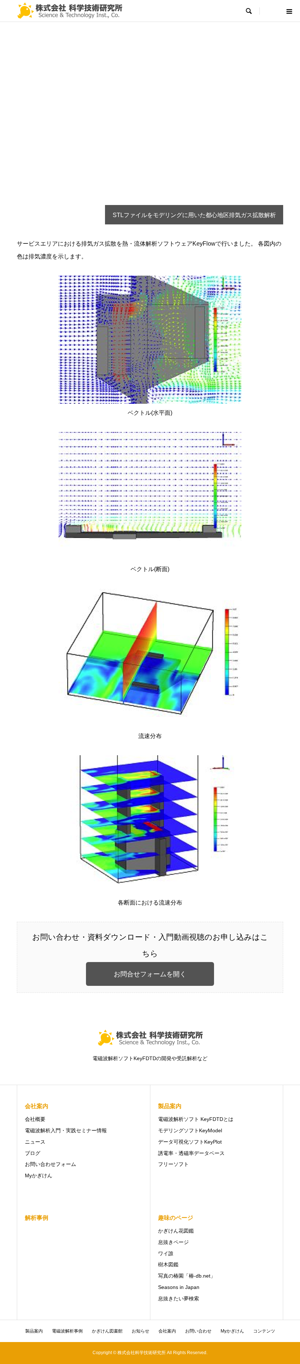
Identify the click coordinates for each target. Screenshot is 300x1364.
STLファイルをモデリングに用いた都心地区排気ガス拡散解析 (194, 215)
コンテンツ (264, 1331)
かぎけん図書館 (107, 1331)
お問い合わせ (198, 1331)
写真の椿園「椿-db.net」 (186, 1276)
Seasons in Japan (178, 1287)
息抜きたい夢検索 (178, 1298)
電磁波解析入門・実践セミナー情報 (66, 1130)
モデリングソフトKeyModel (190, 1130)
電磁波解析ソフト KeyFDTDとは (195, 1119)
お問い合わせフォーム (50, 1164)
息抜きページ (173, 1242)
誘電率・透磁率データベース (191, 1153)
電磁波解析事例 (67, 1331)
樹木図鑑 (168, 1264)
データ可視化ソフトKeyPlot (190, 1142)
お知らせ (140, 1331)
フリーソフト (173, 1164)
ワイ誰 (165, 1253)
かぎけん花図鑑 (176, 1231)
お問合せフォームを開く (150, 974)
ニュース (35, 1142)
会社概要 (35, 1119)
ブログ (32, 1153)
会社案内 (167, 1331)
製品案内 (34, 1331)
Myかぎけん (38, 1175)
